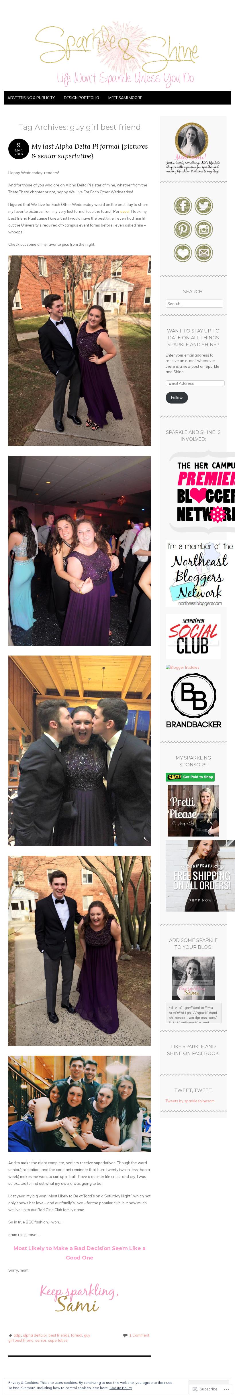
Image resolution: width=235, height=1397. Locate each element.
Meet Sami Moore (125, 97)
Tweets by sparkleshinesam (190, 1101)
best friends (58, 1335)
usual (125, 211)
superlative (58, 1340)
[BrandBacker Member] (194, 728)
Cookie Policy (120, 1388)
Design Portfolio (81, 97)
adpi (17, 1335)
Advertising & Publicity (31, 97)
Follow (177, 397)
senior (40, 1340)
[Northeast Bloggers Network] (200, 605)
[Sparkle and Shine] (117, 88)
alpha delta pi (35, 1335)
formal (76, 1335)
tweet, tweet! (193, 1090)
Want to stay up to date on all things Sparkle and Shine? (193, 337)
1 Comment (139, 1335)
